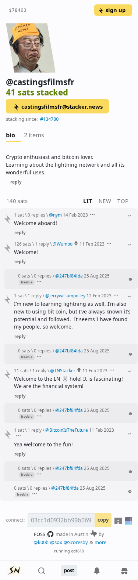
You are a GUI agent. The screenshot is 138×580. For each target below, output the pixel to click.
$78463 (17, 10)
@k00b (41, 542)
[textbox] (69, 164)
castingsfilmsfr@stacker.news (62, 106)
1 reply (42, 244)
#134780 (49, 119)
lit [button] (87, 200)
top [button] (123, 200)
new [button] (105, 200)
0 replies (36, 215)
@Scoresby (76, 542)
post (69, 570)
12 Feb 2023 (99, 295)
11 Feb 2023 (92, 244)
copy (103, 519)
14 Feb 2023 (75, 215)
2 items (34, 135)
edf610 (77, 551)
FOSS (39, 534)
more (100, 542)
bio (10, 135)
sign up (115, 10)
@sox (56, 542)
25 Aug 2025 (97, 276)
